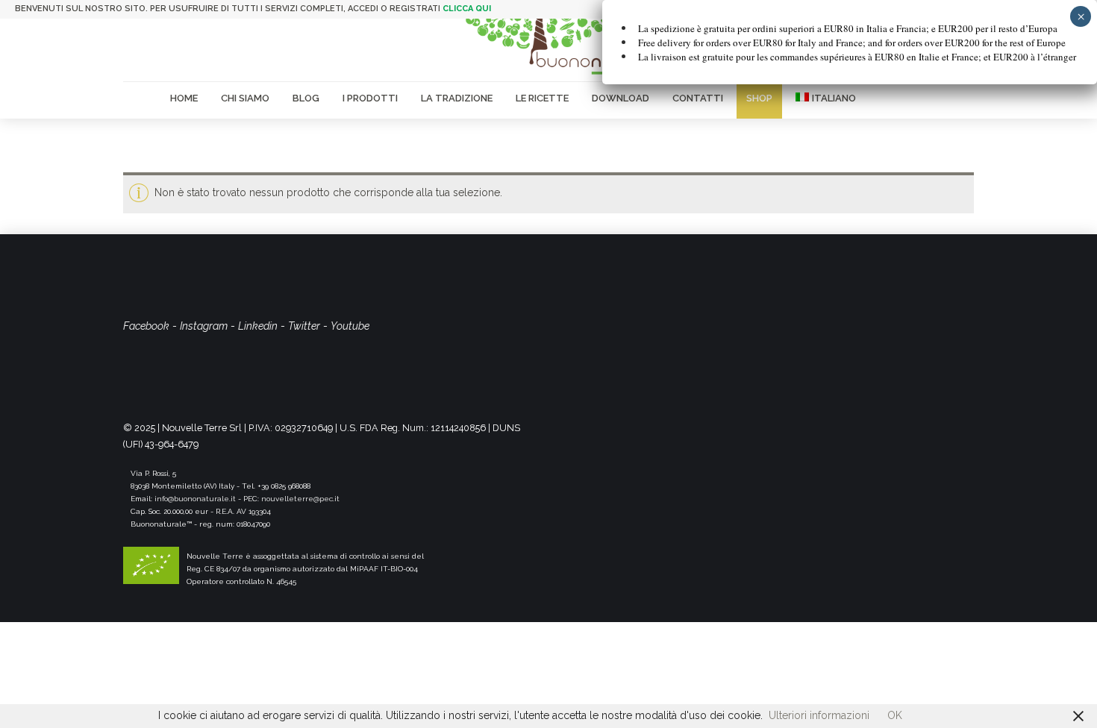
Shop (759, 98)
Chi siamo (245, 98)
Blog (306, 98)
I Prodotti (370, 98)
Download (620, 98)
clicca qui (467, 8)
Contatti (697, 98)
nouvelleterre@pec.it (300, 499)
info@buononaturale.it (195, 499)
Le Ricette (542, 98)
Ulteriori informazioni (819, 715)
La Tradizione (457, 98)
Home (184, 98)
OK (894, 715)
